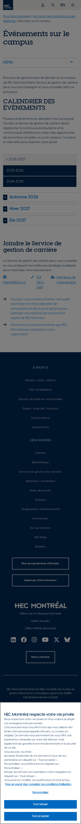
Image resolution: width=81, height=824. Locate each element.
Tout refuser (40, 804)
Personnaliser (40, 792)
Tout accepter (40, 816)
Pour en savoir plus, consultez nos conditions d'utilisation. (38, 784)
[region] (40, 763)
